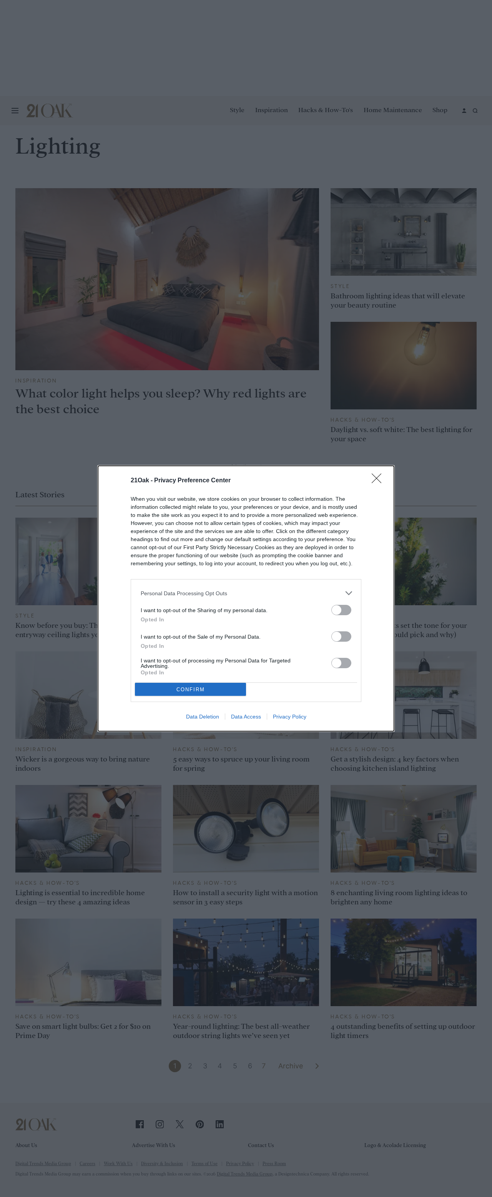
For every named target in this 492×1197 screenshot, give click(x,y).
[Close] (379, 481)
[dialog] (246, 598)
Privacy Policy (289, 717)
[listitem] (246, 593)
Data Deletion (202, 717)
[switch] (341, 610)
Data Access (246, 717)
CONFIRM (190, 689)
